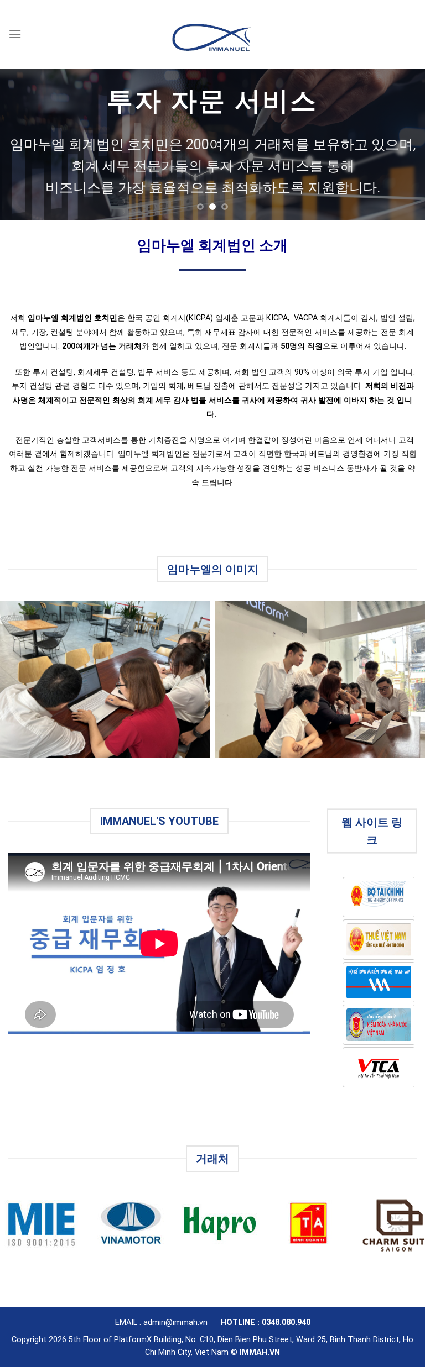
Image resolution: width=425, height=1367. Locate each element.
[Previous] (23, 144)
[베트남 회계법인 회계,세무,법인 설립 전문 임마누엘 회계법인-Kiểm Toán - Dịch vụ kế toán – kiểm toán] (212, 34)
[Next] (402, 144)
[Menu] (15, 34)
